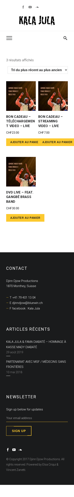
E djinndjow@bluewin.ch (26, 303)
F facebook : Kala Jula (25, 308)
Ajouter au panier (25, 142)
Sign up (19, 431)
